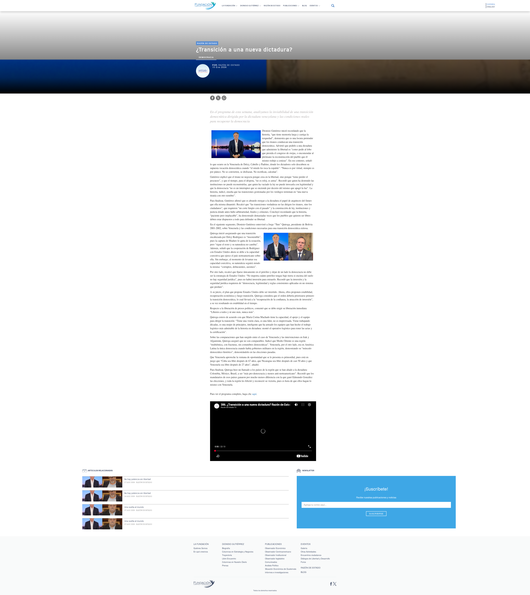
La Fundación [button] (228, 5)
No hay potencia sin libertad (137, 479)
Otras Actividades (308, 551)
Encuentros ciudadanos (311, 555)
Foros (303, 562)
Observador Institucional (275, 555)
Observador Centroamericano (278, 551)
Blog (304, 5)
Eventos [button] (314, 5)
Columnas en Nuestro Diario (234, 562)
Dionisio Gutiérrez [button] (249, 5)
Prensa (225, 565)
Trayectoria (227, 555)
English (491, 7)
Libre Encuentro (229, 558)
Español (491, 4)
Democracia (206, 57)
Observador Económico (275, 548)
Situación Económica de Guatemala (280, 569)
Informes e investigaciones (276, 572)
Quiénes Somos (200, 548)
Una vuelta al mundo (134, 507)
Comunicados (271, 562)
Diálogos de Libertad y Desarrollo (315, 558)
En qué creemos (201, 551)
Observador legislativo (274, 558)
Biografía (226, 548)
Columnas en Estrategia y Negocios (237, 551)
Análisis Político (272, 565)
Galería (304, 548)
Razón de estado (272, 5)
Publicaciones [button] (290, 5)
